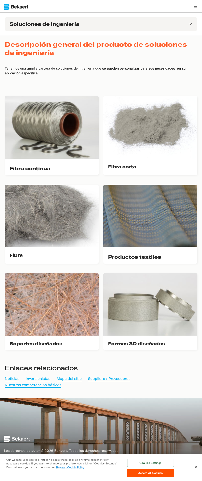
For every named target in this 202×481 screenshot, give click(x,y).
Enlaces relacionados (41, 367)
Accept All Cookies (150, 472)
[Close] (195, 467)
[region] (101, 467)
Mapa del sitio (69, 378)
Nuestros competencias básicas (33, 385)
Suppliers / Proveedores (109, 378)
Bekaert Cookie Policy (70, 467)
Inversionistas (38, 378)
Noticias (12, 378)
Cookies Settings (150, 462)
